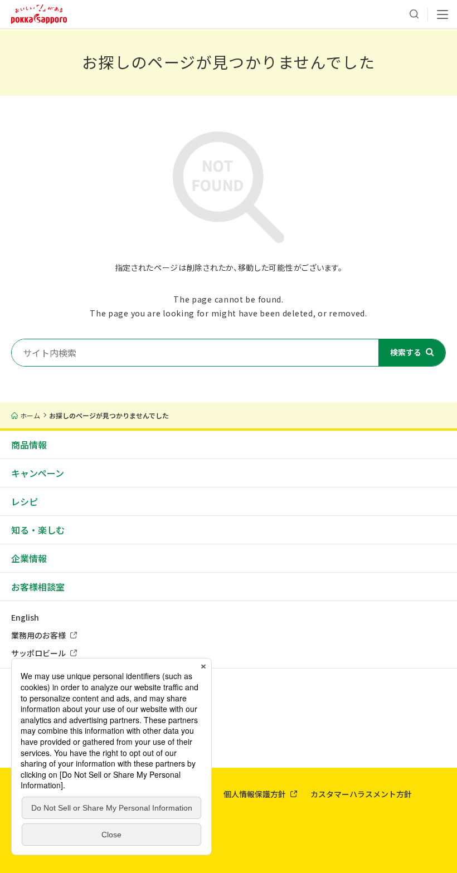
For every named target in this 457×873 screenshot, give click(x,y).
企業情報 (29, 558)
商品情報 (29, 444)
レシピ (24, 501)
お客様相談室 (38, 586)
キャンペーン (37, 473)
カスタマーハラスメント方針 (361, 793)
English (25, 617)
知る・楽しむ (38, 530)
